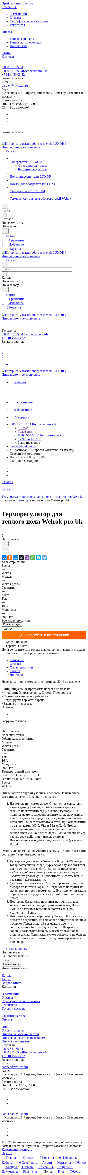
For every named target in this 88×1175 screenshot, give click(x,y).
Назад (23, 428)
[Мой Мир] (15, 557)
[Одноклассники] (9, 557)
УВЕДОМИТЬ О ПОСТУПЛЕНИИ (46, 635)
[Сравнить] (5, 548)
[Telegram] (44, 557)
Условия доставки (14, 1008)
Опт (4, 1026)
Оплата (15, 671)
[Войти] (3, 350)
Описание (17, 660)
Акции (6, 979)
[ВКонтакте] (4, 557)
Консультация (11, 624)
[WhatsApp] (32, 557)
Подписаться (11, 964)
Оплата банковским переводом (23, 1037)
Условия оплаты (13, 1030)
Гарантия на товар (14, 1015)
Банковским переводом (26, 42)
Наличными (18, 46)
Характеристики (21, 667)
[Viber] (27, 557)
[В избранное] (5, 543)
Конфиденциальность (17, 1149)
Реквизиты (17, 25)
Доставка (16, 674)
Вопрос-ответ (11, 983)
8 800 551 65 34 (12, 67)
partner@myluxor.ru (15, 85)
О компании (18, 14)
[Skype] (38, 557)
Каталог (7, 975)
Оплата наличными (15, 1041)
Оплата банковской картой (20, 1034)
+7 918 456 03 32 (13, 74)
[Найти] (5, 231)
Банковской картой (23, 38)
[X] (21, 557)
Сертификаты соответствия (29, 21)
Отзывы (15, 17)
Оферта (7, 1153)
